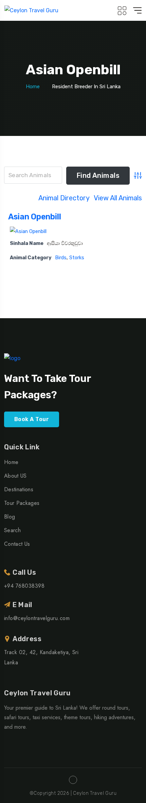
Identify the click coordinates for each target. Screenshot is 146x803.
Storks (76, 258)
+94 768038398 (24, 586)
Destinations (18, 489)
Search (12, 530)
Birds (61, 258)
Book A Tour (31, 419)
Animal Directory (64, 198)
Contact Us (17, 544)
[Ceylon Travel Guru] (31, 10)
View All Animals (118, 198)
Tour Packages (21, 503)
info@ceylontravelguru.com (37, 618)
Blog (9, 517)
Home (33, 86)
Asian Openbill (34, 216)
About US (15, 476)
